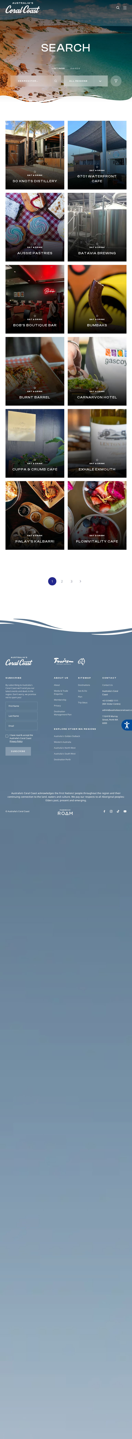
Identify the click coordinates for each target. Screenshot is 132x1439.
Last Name (14, 715)
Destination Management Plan (63, 713)
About (57, 685)
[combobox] (86, 80)
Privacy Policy (16, 741)
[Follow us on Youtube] (125, 811)
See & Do (82, 690)
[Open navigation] (124, 7)
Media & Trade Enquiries (61, 692)
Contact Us (107, 685)
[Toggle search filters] (116, 80)
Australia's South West (64, 753)
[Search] (118, 7)
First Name (14, 705)
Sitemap (84, 678)
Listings (58, 68)
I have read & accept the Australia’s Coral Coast (21, 738)
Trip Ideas (82, 702)
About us (61, 678)
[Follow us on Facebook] (104, 811)
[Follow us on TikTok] (118, 811)
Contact (109, 678)
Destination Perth (62, 759)
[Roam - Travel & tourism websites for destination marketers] (65, 813)
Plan (80, 696)
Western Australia (62, 742)
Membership (60, 699)
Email (11, 725)
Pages (75, 68)
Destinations (84, 685)
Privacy (57, 705)
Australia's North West (64, 747)
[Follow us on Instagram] (111, 811)
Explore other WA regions (75, 729)
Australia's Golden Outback (67, 736)
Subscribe (18, 751)
